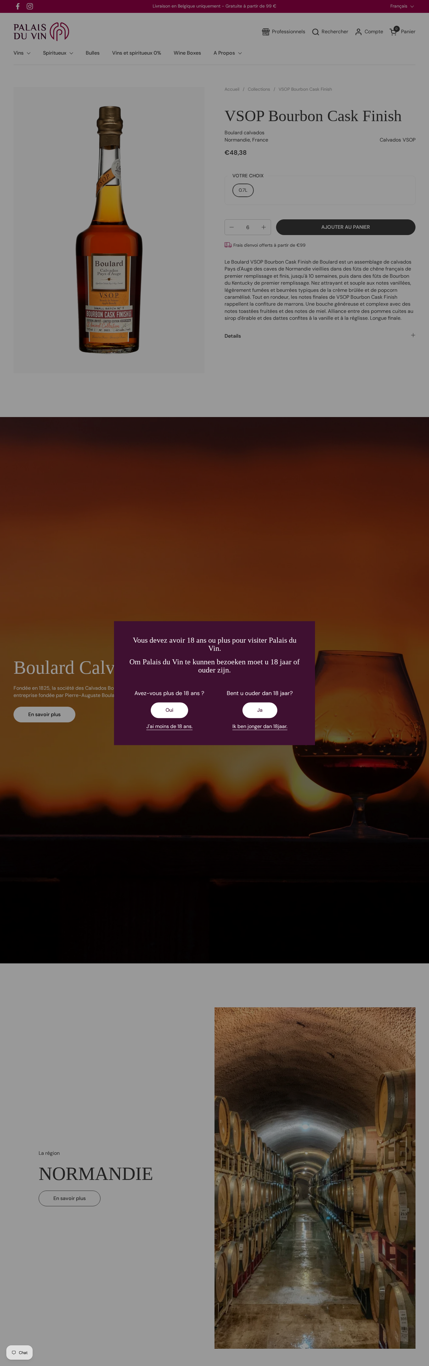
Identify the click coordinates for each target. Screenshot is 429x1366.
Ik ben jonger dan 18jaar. (259, 726)
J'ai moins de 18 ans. (169, 726)
